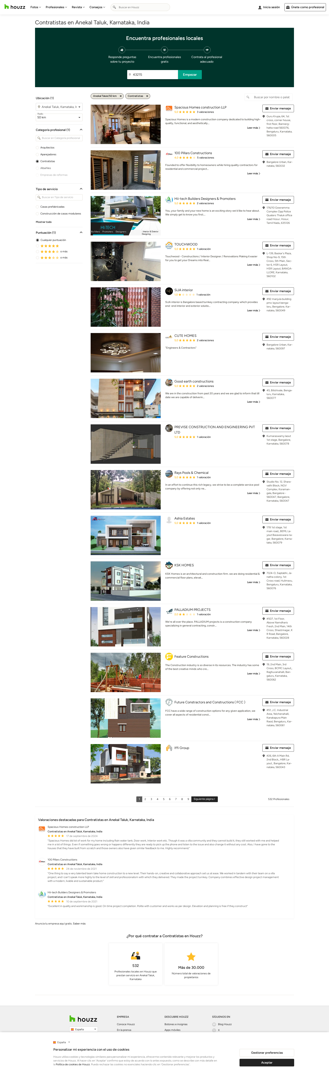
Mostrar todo (44, 222)
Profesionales (55, 7)
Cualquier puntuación (53, 240)
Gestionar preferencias (267, 1052)
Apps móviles (172, 1030)
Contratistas (47, 161)
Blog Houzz (225, 1024)
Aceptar (266, 1062)
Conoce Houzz (126, 1024)
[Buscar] (114, 7)
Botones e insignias (176, 1024)
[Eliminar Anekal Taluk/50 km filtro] (120, 96)
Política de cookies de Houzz (73, 1064)
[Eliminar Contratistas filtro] (147, 96)
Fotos (34, 7)
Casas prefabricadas (52, 206)
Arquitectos (47, 147)
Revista (77, 7)
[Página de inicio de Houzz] (15, 6)
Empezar (190, 75)
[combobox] (140, 7)
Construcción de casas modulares (60, 213)
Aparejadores (48, 154)
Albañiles (45, 168)
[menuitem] (35, 7)
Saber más (79, 923)
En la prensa (124, 1030)
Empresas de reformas (54, 175)
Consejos (95, 7)
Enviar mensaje (280, 108)
